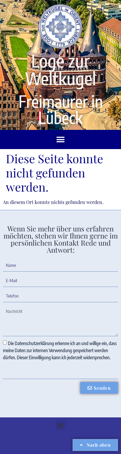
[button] (60, 139)
